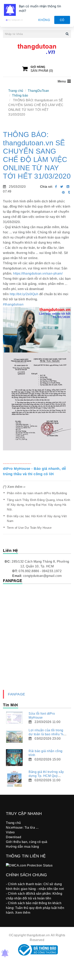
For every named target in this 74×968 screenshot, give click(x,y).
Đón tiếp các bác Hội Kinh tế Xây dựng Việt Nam (37, 518)
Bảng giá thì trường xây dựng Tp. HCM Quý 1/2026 (46, 775)
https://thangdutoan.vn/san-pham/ (38, 273)
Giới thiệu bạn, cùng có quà (26, 842)
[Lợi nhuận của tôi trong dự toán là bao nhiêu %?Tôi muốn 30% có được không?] (14, 736)
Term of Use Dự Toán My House (29, 527)
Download (13, 837)
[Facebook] (56, 186)
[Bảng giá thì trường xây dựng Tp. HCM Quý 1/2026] (14, 778)
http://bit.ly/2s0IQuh (24, 294)
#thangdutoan (13, 304)
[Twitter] (61, 186)
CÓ (62, 20)
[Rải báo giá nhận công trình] (14, 757)
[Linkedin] (68, 186)
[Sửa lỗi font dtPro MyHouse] (14, 718)
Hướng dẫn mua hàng (22, 846)
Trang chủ (15, 90)
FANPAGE (16, 694)
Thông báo (20, 95)
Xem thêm (22, 912)
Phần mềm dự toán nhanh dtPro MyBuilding (37, 493)
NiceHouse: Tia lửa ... (22, 827)
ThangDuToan (38, 90)
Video (10, 832)
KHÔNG (44, 20)
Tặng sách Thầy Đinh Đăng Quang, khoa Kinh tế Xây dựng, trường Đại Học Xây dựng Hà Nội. (38, 504)
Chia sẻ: (46, 186)
